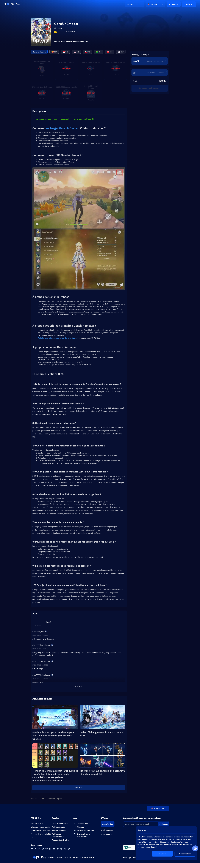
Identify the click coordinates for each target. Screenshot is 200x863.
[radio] (58, 31)
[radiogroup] (62, 31)
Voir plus (78, 787)
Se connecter (173, 4)
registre (189, 4)
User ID (136, 61)
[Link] (12, 4)
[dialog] (166, 843)
